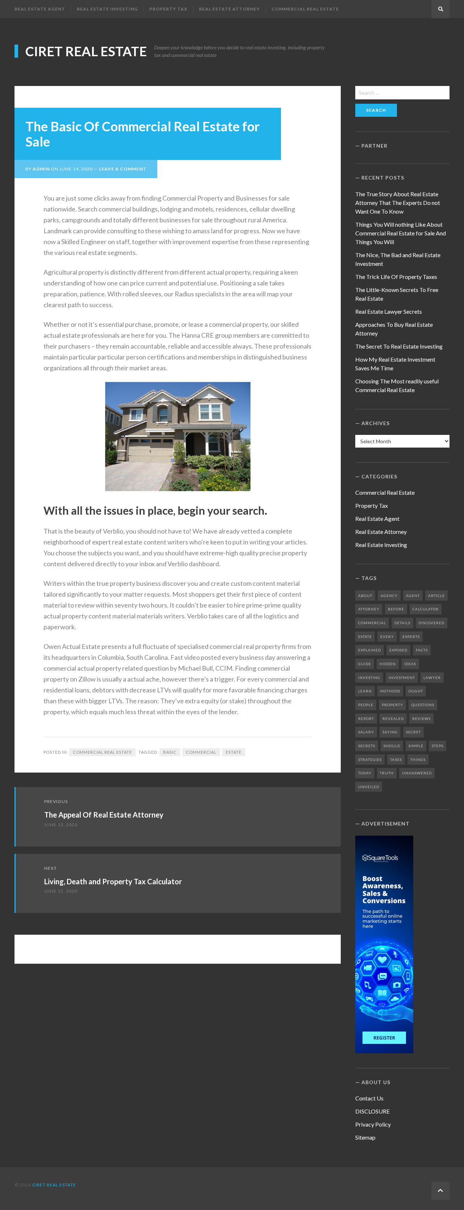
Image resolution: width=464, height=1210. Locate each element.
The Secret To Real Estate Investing (399, 346)
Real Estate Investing (107, 9)
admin (41, 169)
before (396, 609)
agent (413, 595)
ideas (410, 664)
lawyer (432, 677)
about (365, 595)
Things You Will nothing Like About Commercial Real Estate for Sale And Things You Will (400, 233)
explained (369, 650)
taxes (396, 759)
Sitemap (365, 1137)
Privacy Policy (373, 1124)
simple (416, 746)
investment (402, 677)
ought (416, 691)
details (402, 623)
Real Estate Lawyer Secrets (388, 311)
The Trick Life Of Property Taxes (396, 276)
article (436, 595)
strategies (370, 759)
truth (387, 773)
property (392, 705)
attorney (369, 609)
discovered (431, 623)
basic (170, 752)
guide (364, 664)
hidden (388, 664)
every (387, 636)
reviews (421, 718)
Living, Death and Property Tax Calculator (113, 881)
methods (390, 691)
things (418, 759)
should (392, 746)
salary (366, 732)
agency (389, 595)
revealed (393, 718)
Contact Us (369, 1098)
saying (390, 732)
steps (437, 746)
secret (413, 732)
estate (233, 752)
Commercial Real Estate (305, 9)
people (365, 705)
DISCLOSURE (372, 1111)
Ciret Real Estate (86, 51)
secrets (366, 746)
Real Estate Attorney (229, 9)
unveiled (368, 787)
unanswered (417, 773)
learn (365, 691)
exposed (398, 650)
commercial (201, 752)
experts (411, 636)
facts (422, 650)
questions (422, 705)
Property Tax (168, 9)
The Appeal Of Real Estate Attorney (103, 814)
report (366, 718)
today (365, 773)
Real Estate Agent (39, 9)
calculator (426, 609)
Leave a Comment (122, 169)
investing (369, 677)
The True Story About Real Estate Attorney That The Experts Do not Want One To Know (397, 202)
